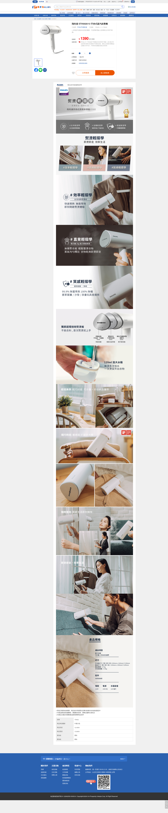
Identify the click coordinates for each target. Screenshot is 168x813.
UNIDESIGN (68, 10)
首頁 (35, 19)
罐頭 (102, 10)
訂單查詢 (120, 1)
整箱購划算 (111, 13)
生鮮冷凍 (45, 15)
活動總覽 (118, 13)
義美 (94, 10)
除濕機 (112, 10)
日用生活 (114, 15)
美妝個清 (88, 15)
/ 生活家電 (39, 19)
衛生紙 (98, 10)
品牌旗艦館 (70, 13)
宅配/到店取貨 (82, 60)
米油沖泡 (62, 15)
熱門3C (80, 15)
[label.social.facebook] (36, 70)
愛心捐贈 (79, 10)
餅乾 (84, 10)
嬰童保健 (96, 15)
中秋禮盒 (56, 10)
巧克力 (107, 10)
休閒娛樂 (105, 15)
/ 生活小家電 (44, 19)
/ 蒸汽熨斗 (54, 19)
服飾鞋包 (131, 15)
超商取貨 (132, 13)
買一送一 (78, 13)
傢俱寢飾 (122, 15)
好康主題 (36, 15)
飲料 (91, 10)
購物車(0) (126, 1)
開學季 (75, 10)
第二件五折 (86, 13)
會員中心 (114, 1)
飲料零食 (53, 15)
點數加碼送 (95, 13)
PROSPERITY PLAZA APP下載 (94, 1)
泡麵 (87, 10)
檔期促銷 (102, 13)
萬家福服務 (81, 1)
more (122, 759)
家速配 (125, 13)
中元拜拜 (62, 10)
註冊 (109, 1)
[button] (45, 70)
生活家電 (71, 15)
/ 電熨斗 (49, 19)
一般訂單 (81, 57)
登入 (105, 1)
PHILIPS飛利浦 (82, 27)
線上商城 (62, 13)
